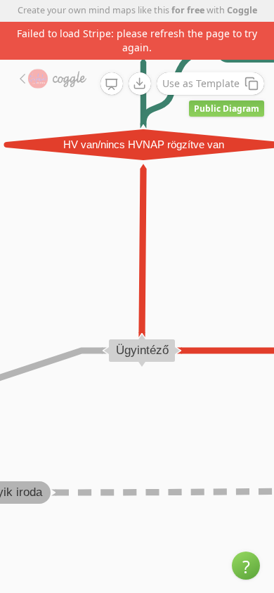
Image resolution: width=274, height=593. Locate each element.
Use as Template (201, 83)
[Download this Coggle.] (140, 83)
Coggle (242, 10)
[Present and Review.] (111, 84)
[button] (246, 566)
